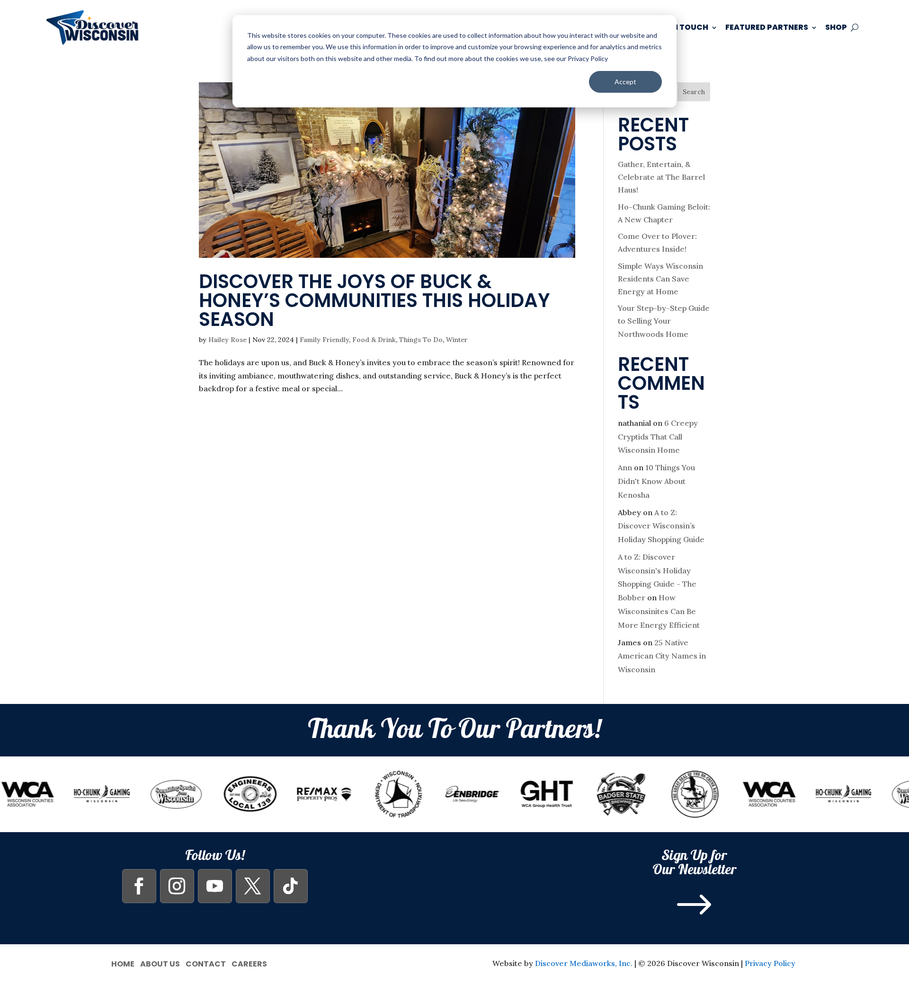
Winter (457, 339)
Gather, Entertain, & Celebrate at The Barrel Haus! (661, 176)
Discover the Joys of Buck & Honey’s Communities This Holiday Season (374, 300)
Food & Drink (374, 339)
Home (122, 962)
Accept (625, 82)
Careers (249, 962)
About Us (160, 962)
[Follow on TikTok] (291, 886)
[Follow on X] (253, 886)
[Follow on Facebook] (139, 886)
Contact (206, 962)
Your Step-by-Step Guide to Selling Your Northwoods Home (664, 320)
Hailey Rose (227, 339)
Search (694, 92)
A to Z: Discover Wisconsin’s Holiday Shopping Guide (661, 526)
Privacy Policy (770, 963)
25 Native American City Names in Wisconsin (662, 656)
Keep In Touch (678, 27)
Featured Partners (766, 27)
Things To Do (421, 339)
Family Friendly (324, 339)
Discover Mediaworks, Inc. (584, 963)
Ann (625, 467)
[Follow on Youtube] (215, 886)
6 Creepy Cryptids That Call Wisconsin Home (658, 436)
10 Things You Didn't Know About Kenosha (656, 481)
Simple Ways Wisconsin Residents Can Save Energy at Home (660, 278)
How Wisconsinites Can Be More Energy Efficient (659, 611)
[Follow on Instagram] (177, 886)
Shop (836, 27)
